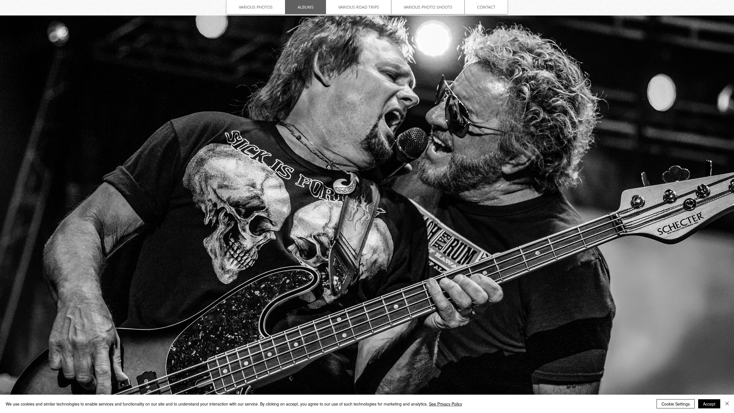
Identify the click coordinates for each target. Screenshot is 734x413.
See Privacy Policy (445, 404)
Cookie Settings (675, 404)
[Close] (727, 403)
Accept (709, 404)
